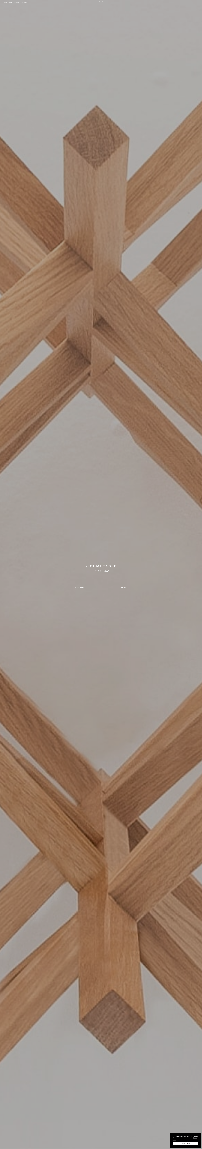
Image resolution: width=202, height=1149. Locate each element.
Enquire (123, 587)
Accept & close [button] (186, 1143)
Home (5, 2)
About (10, 2)
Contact (24, 2)
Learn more (79, 587)
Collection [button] (16, 2)
